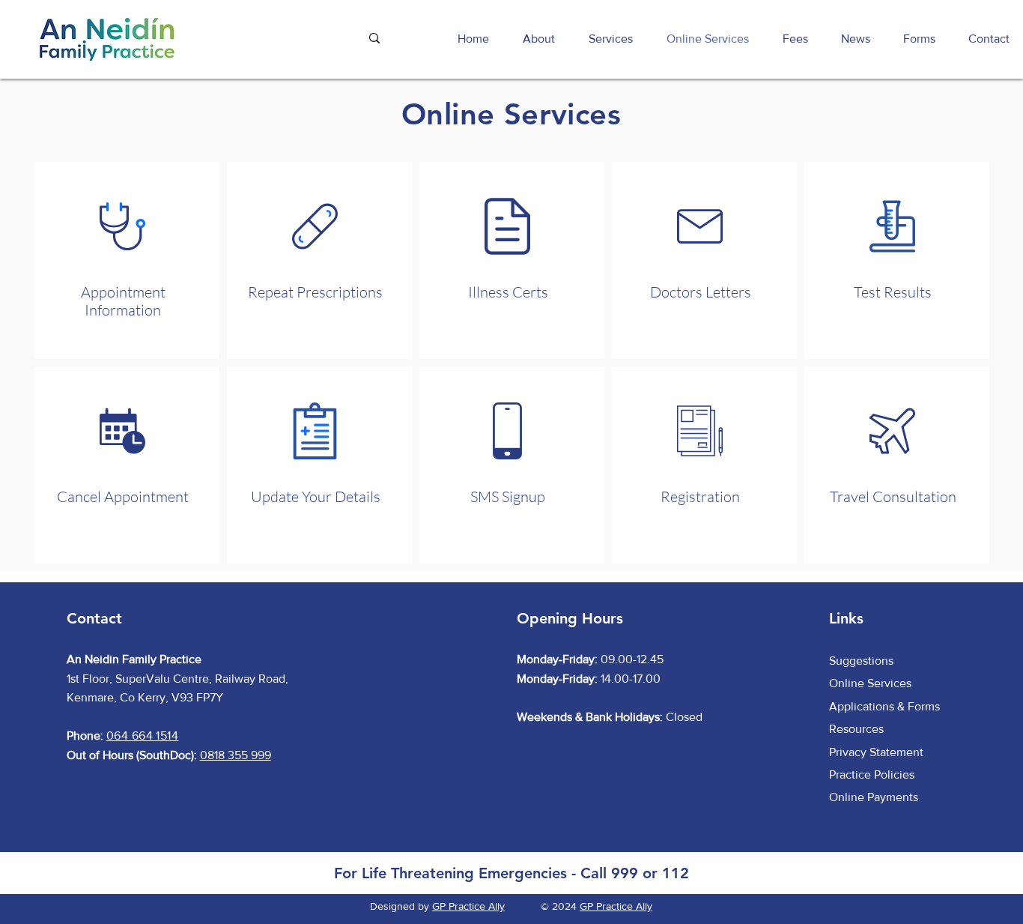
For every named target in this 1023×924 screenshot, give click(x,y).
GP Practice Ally (468, 906)
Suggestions (861, 660)
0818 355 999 (235, 755)
